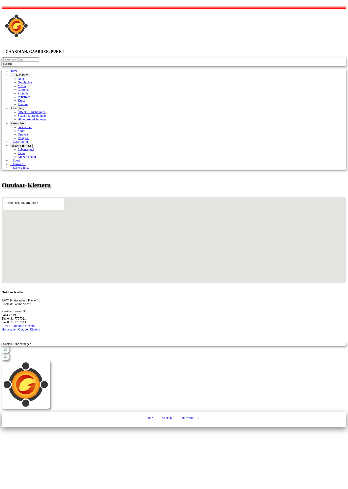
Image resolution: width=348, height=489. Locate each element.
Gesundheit (18, 123)
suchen (7, 63)
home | (152, 417)
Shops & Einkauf (21, 145)
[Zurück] (5, 352)
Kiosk (21, 153)
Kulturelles (19, 74)
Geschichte (25, 82)
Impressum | (190, 417)
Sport (21, 130)
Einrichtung (17, 108)
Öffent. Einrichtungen (32, 112)
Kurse (21, 100)
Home (14, 71)
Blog (21, 78)
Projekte (23, 93)
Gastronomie (21, 141)
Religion (23, 138)
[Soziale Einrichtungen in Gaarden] (5, 359)
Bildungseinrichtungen (32, 119)
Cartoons (23, 89)
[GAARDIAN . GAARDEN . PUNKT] (26, 407)
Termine (23, 104)
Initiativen (24, 97)
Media (22, 86)
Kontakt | (169, 417)
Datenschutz (21, 167)
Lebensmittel (26, 149)
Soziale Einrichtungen (32, 115)
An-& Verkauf (27, 156)
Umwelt (23, 134)
